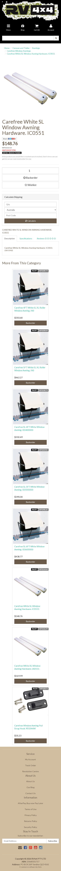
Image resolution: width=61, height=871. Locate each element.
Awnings (36, 48)
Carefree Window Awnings (19, 51)
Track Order (30, 765)
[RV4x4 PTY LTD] (30, 10)
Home (7, 48)
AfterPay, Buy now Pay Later (30, 803)
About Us (30, 781)
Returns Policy (30, 821)
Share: (5, 139)
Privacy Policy (31, 815)
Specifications (26, 238)
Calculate (31, 221)
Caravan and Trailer (21, 48)
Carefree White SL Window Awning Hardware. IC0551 (31, 53)
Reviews (41, 238)
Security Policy (30, 827)
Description (9, 238)
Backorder (32, 177)
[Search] (56, 38)
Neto (39, 867)
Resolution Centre (30, 771)
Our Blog (30, 787)
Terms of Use (30, 809)
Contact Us (30, 793)
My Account (30, 759)
